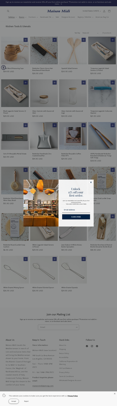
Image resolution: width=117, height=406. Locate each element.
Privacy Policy (73, 396)
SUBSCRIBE (76, 217)
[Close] (91, 182)
